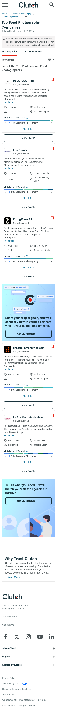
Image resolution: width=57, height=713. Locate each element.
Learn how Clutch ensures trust (39, 45)
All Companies (9, 51)
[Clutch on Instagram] (28, 637)
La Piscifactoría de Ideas (28, 417)
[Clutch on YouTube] (40, 637)
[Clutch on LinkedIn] (51, 637)
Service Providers (12, 664)
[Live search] (51, 4)
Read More (14, 577)
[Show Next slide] (51, 123)
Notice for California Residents (16, 689)
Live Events (20, 150)
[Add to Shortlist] (52, 79)
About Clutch (9, 648)
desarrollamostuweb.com (29, 347)
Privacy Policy (8, 678)
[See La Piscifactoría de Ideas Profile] (7, 418)
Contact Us (8, 624)
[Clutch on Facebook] (5, 637)
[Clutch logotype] (28, 5)
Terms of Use (8, 694)
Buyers (6, 656)
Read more (9, 102)
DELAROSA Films (23, 80)
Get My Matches (26, 333)
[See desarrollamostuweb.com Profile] (7, 349)
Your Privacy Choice (11, 683)
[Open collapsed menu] (5, 4)
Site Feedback (9, 616)
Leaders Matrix (33, 51)
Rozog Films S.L (23, 219)
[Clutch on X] (17, 637)
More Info (27, 129)
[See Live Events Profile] (7, 151)
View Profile (28, 138)
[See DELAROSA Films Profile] (7, 82)
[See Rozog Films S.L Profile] (7, 221)
